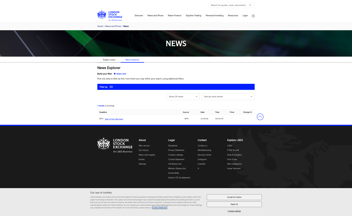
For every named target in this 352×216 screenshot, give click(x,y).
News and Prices (155, 15)
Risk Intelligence (234, 164)
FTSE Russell (233, 150)
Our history (143, 150)
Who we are (144, 145)
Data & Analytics (234, 155)
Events (142, 159)
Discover (139, 15)
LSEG (229, 145)
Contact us (202, 145)
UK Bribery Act (174, 164)
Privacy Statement (176, 150)
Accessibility (173, 173)
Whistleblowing (204, 150)
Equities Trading (193, 15)
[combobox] (183, 96)
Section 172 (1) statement (179, 177)
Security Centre (204, 155)
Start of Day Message (114, 119)
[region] (176, 202)
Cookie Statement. (159, 207)
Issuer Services (234, 168)
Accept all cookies (234, 197)
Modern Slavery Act (177, 168)
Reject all (234, 204)
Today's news (109, 59)
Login (245, 15)
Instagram (202, 159)
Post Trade (232, 159)
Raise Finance (174, 15)
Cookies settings (234, 211)
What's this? (121, 73)
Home (100, 26)
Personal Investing (214, 15)
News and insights (147, 155)
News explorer (132, 59)
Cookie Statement (176, 159)
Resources (233, 15)
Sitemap (142, 164)
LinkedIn (201, 164)
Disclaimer (173, 145)
